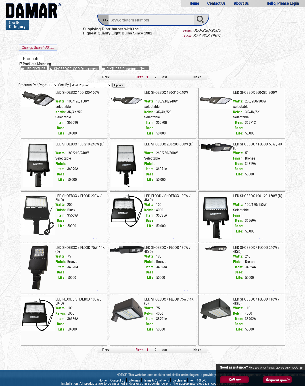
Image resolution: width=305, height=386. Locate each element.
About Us (241, 3)
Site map (134, 380)
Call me (234, 379)
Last (164, 77)
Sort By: (64, 85)
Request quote (277, 379)
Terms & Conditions (156, 380)
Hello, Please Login (283, 3)
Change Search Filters (38, 47)
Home (194, 3)
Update (118, 85)
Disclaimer (179, 380)
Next (197, 77)
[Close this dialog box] (301, 368)
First (139, 77)
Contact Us (216, 3)
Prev (105, 77)
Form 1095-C (198, 380)
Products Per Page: (33, 85)
